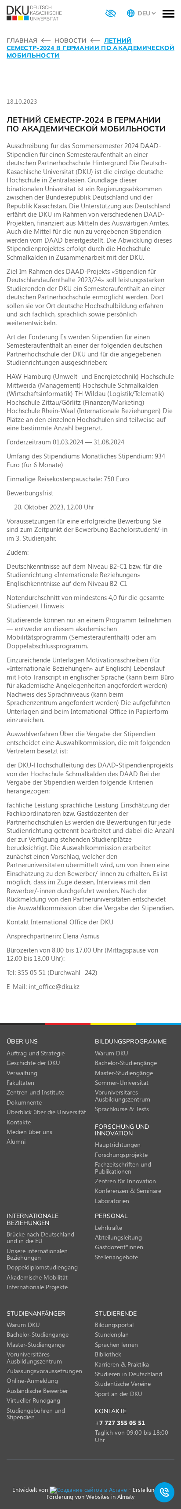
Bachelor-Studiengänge (126, 1062)
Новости (70, 40)
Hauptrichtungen (118, 1144)
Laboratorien (112, 1200)
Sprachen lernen (116, 1344)
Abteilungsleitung (118, 1237)
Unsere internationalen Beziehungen (37, 1254)
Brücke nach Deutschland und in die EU (40, 1237)
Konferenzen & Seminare (128, 1190)
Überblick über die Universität (46, 1112)
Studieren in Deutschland (128, 1374)
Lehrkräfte (108, 1227)
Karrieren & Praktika (122, 1364)
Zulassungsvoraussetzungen (44, 1371)
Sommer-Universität (121, 1082)
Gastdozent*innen (119, 1247)
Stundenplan (112, 1334)
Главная (22, 40)
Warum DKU (111, 1053)
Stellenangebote (116, 1257)
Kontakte (19, 1122)
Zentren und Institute (35, 1092)
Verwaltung (22, 1073)
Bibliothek (108, 1354)
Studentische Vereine (123, 1383)
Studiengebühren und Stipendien (36, 1413)
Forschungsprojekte (121, 1154)
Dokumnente (24, 1102)
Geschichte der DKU (33, 1062)
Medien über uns (29, 1131)
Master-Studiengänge (124, 1073)
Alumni (16, 1141)
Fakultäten (20, 1082)
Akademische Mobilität (37, 1277)
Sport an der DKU (118, 1393)
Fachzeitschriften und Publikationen (123, 1167)
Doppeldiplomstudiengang (42, 1267)
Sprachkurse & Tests (122, 1109)
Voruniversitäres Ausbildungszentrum (122, 1095)
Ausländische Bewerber (37, 1390)
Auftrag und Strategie (36, 1053)
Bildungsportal (114, 1324)
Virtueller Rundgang (33, 1400)
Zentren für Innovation (125, 1181)
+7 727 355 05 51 (120, 1423)
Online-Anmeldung (32, 1380)
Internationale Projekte (37, 1287)
